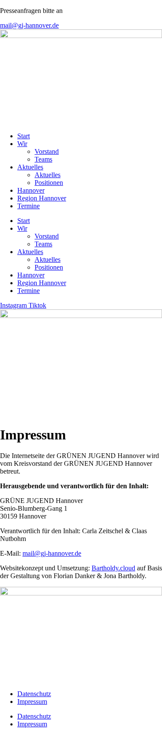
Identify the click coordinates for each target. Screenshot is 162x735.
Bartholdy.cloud (113, 568)
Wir (22, 143)
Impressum (32, 701)
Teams (43, 159)
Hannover (30, 190)
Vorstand (47, 151)
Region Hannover (41, 198)
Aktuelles (30, 167)
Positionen (49, 182)
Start (23, 136)
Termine (28, 206)
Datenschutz (34, 693)
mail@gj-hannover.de (51, 553)
